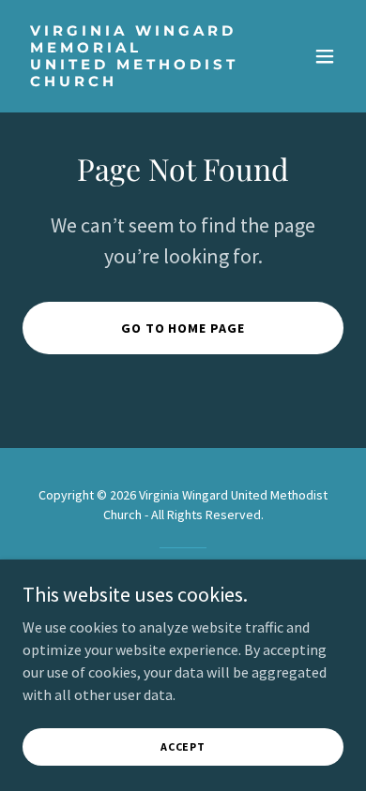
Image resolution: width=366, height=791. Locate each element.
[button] (324, 56)
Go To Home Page (183, 328)
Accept (183, 746)
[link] (134, 80)
